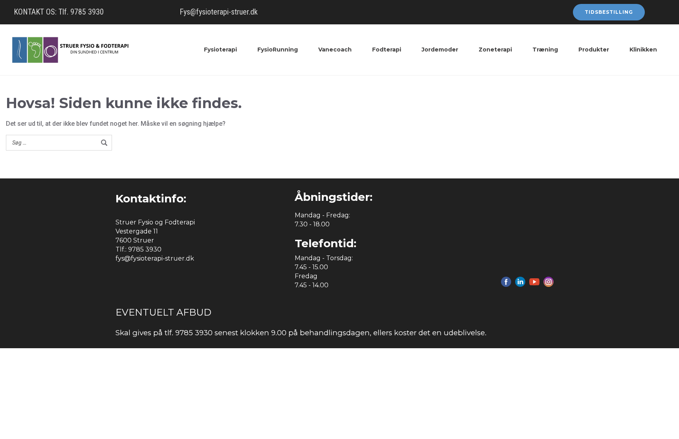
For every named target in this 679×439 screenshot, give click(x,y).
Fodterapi (386, 49)
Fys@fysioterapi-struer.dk (219, 12)
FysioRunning (277, 49)
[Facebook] (506, 282)
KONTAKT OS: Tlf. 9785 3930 (59, 12)
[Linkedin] (520, 282)
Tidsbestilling (609, 12)
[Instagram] (548, 282)
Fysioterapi (220, 49)
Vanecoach (335, 49)
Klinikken (643, 49)
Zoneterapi (495, 49)
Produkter (593, 49)
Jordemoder (440, 49)
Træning (545, 49)
